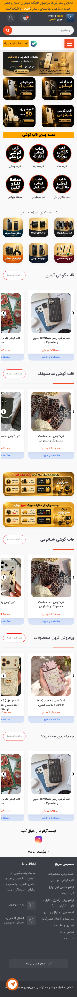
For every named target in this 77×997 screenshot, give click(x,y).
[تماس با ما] (12, 984)
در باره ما (68, 938)
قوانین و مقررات (64, 925)
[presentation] (73, 313)
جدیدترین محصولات (61, 873)
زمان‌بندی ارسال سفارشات (58, 918)
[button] (25, 17)
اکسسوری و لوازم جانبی (59, 912)
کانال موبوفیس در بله (38, 963)
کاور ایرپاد (67, 893)
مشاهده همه (14, 275)
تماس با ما (67, 931)
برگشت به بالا (37, 851)
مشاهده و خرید (51, 357)
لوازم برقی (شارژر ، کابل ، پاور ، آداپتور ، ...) (58, 903)
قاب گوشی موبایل (62, 880)
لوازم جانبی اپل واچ (61, 887)
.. (22, 8)
